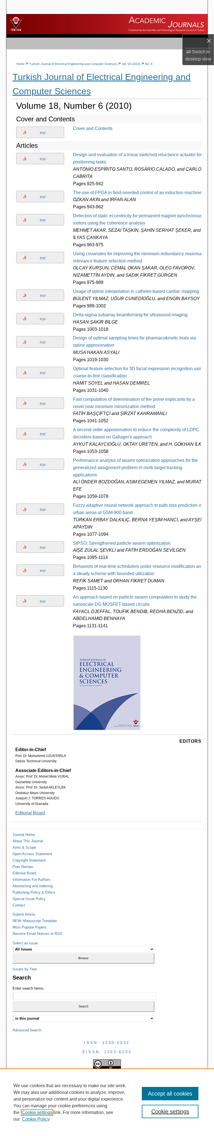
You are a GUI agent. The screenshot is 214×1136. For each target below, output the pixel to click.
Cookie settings (37, 1112)
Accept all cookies (170, 1094)
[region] (107, 1102)
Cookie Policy (36, 1119)
